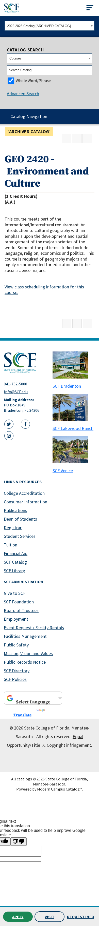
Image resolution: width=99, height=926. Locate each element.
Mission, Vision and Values (28, 653)
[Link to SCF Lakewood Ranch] (74, 407)
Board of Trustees (21, 610)
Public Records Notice (25, 662)
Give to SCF (14, 593)
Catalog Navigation (28, 116)
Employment (16, 619)
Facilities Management (25, 636)
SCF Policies (15, 679)
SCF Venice (63, 471)
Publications (15, 510)
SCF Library (14, 571)
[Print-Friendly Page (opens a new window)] (76, 138)
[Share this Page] (66, 138)
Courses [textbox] (15, 58)
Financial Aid (15, 553)
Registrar (13, 527)
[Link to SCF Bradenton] (74, 365)
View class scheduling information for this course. (44, 289)
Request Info (80, 916)
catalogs (24, 778)
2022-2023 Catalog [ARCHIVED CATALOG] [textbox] (39, 26)
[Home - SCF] (25, 362)
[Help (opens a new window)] (87, 138)
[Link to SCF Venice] (74, 449)
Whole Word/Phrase (33, 80)
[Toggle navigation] (89, 7)
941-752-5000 (15, 383)
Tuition (10, 545)
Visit (49, 916)
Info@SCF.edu (16, 391)
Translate (22, 715)
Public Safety (16, 645)
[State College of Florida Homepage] (11, 8)
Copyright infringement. (69, 745)
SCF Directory (16, 671)
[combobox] (49, 26)
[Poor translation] (18, 841)
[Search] (88, 70)
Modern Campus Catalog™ (59, 789)
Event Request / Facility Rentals (34, 628)
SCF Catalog (15, 562)
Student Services (20, 536)
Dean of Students (20, 519)
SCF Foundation (19, 602)
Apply (17, 916)
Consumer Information (25, 502)
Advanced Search (23, 93)
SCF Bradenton (67, 386)
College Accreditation (24, 493)
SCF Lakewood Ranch (73, 428)
